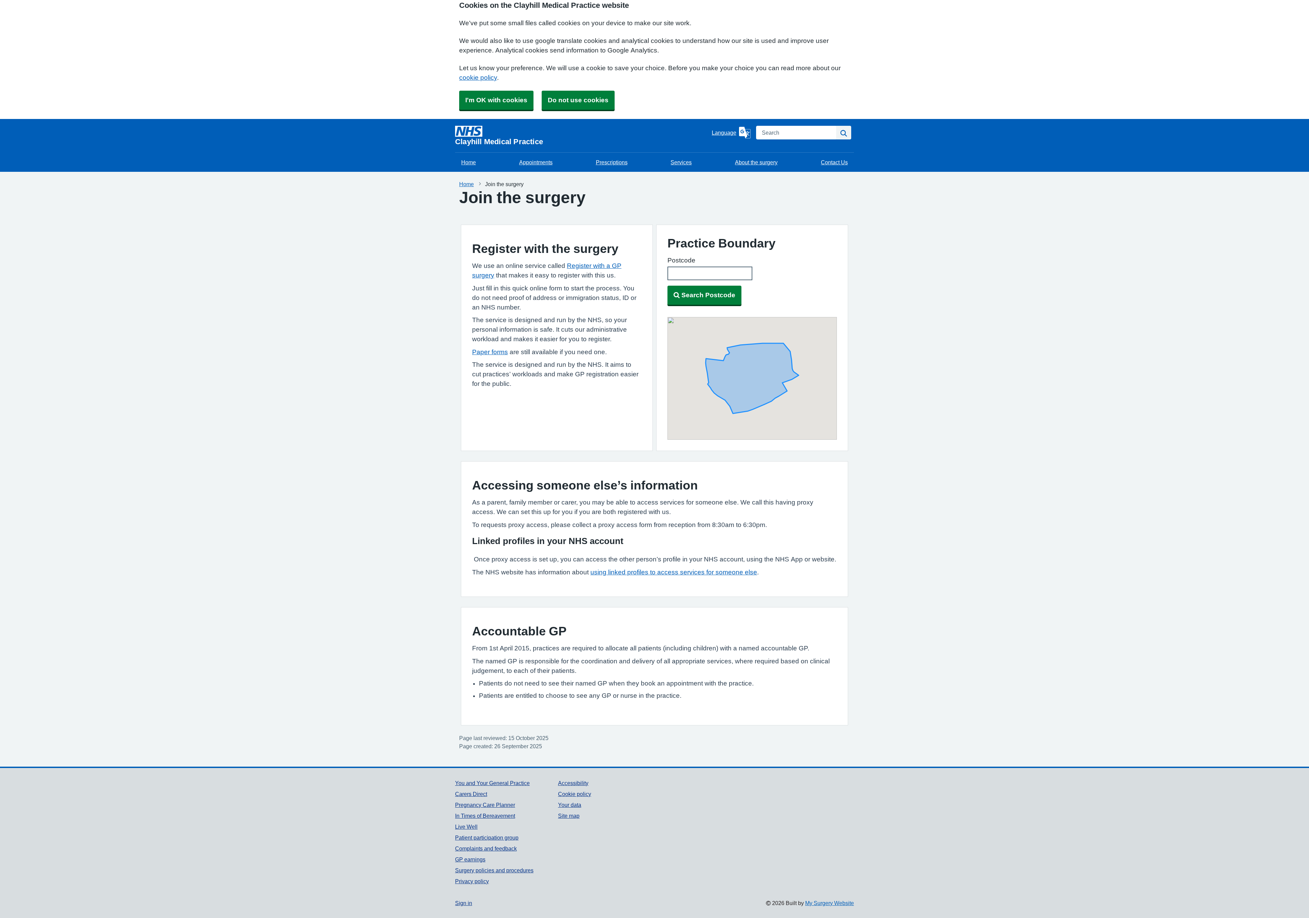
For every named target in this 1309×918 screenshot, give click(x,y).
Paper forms (490, 352)
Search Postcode (708, 295)
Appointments (536, 162)
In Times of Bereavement (485, 815)
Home (468, 162)
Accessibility (573, 783)
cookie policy (478, 77)
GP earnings (470, 859)
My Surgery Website (829, 903)
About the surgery (756, 162)
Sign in (463, 903)
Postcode (681, 260)
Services (681, 162)
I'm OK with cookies (496, 100)
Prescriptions (612, 162)
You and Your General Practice (492, 783)
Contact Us (834, 162)
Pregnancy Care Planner (485, 805)
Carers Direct (471, 794)
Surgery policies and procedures (494, 870)
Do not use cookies (578, 100)
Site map (569, 815)
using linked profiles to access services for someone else (673, 572)
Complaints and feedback (486, 848)
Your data (569, 805)
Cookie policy (574, 794)
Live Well (466, 826)
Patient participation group (486, 837)
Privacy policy (472, 881)
